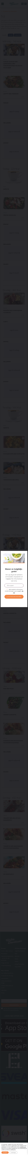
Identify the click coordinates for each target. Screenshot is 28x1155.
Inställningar (13, 1152)
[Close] (26, 548)
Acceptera (5, 1152)
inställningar (23, 1147)
